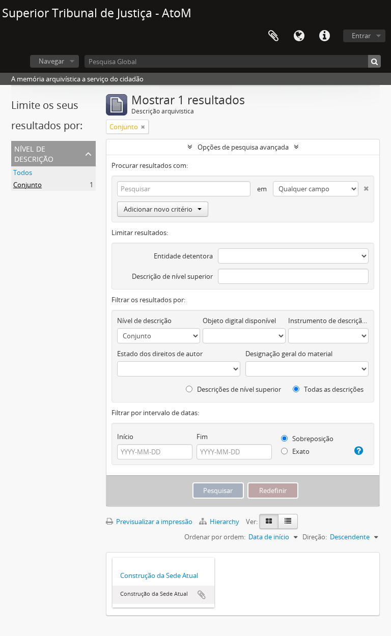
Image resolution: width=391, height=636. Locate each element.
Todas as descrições (333, 389)
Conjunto (27, 184)
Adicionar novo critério (158, 209)
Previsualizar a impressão (153, 521)
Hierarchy (224, 521)
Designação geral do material (288, 353)
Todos (22, 172)
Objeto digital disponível (239, 320)
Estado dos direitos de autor (160, 353)
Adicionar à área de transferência (202, 595)
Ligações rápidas (324, 36)
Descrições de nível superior (238, 389)
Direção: (314, 536)
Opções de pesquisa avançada (243, 147)
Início (125, 436)
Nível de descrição (33, 153)
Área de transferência (273, 36)
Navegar (51, 61)
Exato (300, 451)
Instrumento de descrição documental (328, 320)
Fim (202, 436)
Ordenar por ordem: (214, 536)
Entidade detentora (183, 256)
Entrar (361, 35)
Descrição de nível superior (172, 276)
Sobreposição (312, 438)
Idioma (299, 36)
